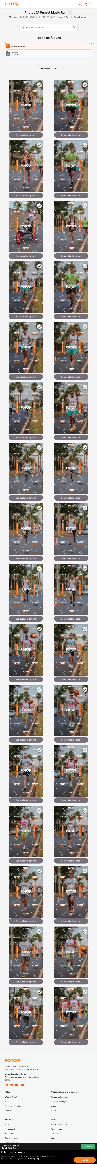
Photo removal (56, 1129)
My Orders (9, 1133)
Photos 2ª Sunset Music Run (46, 12)
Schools (54, 1106)
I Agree (84, 1160)
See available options (26, 135)
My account (10, 1129)
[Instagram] (6, 1084)
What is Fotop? (11, 1097)
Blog (7, 1101)
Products (8, 1111)
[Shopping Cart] (85, 4)
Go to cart (88, 1146)
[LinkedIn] (11, 1084)
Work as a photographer (61, 1097)
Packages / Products (13, 1106)
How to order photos (59, 1124)
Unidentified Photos (48, 68)
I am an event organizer (60, 1101)
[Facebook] (16, 1084)
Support (54, 1138)
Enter (7, 1124)
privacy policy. (34, 1158)
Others (53, 1111)
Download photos (12, 1138)
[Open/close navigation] (90, 4)
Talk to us (54, 1133)
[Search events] (80, 4)
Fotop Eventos (80, 17)
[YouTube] (22, 1084)
